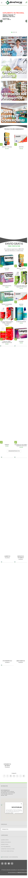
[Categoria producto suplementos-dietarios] (7, 716)
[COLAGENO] (21, 333)
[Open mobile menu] (1, 2)
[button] (1, 144)
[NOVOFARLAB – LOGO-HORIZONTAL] (9, 857)
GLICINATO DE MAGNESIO (7, 304)
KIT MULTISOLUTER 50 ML (21, 321)
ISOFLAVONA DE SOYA (7, 285)
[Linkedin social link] (17, 776)
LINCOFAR (21, 147)
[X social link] (7, 776)
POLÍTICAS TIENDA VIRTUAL (7, 851)
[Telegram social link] (23, 776)
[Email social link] (10, 776)
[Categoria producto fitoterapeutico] (7, 612)
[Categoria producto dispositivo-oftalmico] (20, 508)
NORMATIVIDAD (4, 844)
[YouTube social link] (8, 863)
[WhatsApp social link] (20, 776)
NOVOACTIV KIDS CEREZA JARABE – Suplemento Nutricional (21, 286)
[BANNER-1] (14, 46)
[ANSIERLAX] (7, 394)
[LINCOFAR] (21, 139)
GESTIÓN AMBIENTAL (6, 846)
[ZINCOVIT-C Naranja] (7, 139)
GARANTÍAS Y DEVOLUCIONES (8, 848)
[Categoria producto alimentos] (7, 507)
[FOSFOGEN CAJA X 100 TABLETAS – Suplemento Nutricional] (21, 394)
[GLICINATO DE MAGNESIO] (7, 296)
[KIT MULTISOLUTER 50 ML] (21, 314)
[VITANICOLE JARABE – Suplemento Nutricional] (7, 333)
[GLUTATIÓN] (7, 260)
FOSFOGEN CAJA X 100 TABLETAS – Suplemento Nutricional (21, 445)
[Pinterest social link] (14, 776)
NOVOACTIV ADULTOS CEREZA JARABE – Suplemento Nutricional (7, 323)
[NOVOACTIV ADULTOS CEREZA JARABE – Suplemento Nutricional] (7, 314)
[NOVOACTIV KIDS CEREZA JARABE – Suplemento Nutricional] (21, 278)
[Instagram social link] (5, 863)
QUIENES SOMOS (5, 839)
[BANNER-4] (14, 91)
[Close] (21, 803)
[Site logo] (14, 2)
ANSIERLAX (7, 444)
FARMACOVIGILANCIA (6, 842)
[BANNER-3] (14, 113)
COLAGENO (21, 341)
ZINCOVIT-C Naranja (7, 147)
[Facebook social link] (4, 776)
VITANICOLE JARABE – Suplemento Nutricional (7, 342)
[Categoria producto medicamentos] (20, 612)
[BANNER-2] (14, 68)
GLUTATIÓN (7, 268)
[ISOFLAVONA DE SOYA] (7, 278)
